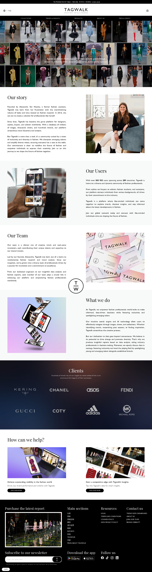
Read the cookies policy (11, 555)
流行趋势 (70, 525)
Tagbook (71, 537)
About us (131, 516)
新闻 (69, 528)
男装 (69, 516)
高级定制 (70, 519)
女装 (69, 513)
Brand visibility (133, 522)
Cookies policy (107, 519)
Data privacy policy (109, 522)
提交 (57, 559)
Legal (103, 513)
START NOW (96, 2)
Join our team (133, 519)
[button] (6, 569)
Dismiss (9, 561)
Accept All (38, 561)
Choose (23, 561)
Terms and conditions (111, 516)
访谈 (69, 540)
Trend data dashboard (137, 513)
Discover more (16, 490)
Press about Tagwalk (76, 543)
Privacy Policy (53, 564)
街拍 (69, 534)
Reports (70, 531)
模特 (69, 522)
